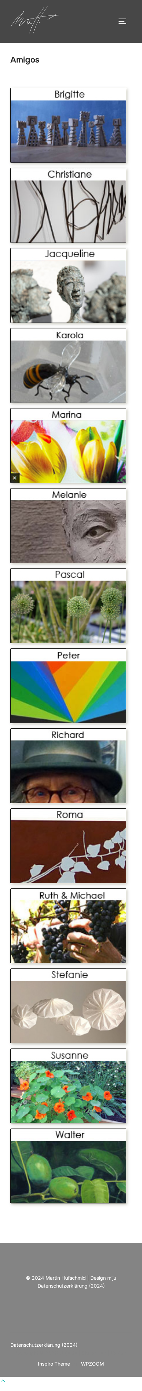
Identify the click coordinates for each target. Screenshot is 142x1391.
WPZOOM (92, 1364)
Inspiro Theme (54, 1364)
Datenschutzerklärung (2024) (71, 1286)
